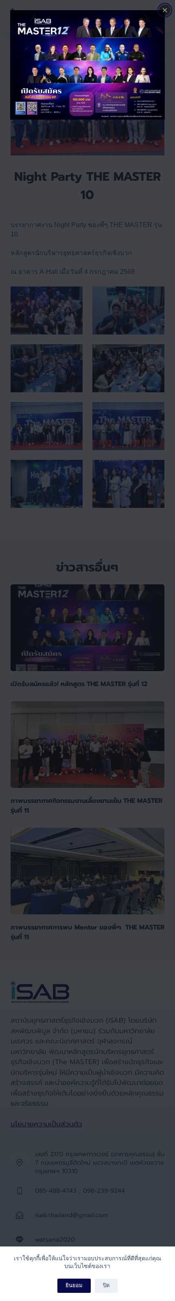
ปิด (106, 1285)
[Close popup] (165, 10)
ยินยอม (74, 1285)
